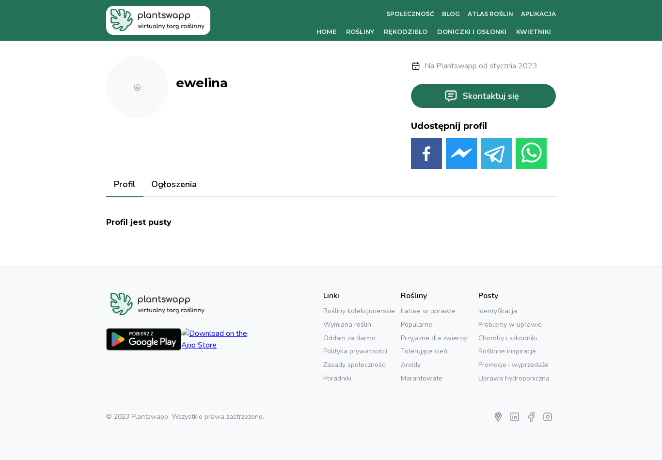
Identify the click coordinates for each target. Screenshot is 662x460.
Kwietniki (533, 31)
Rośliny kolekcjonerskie (359, 311)
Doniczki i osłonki (471, 31)
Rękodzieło (405, 31)
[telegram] (496, 155)
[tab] (124, 185)
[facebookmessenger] (461, 155)
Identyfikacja (497, 311)
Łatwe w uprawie (428, 311)
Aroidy (411, 364)
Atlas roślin (490, 13)
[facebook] (426, 155)
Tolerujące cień (424, 351)
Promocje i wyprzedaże (513, 364)
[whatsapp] (531, 155)
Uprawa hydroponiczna (514, 378)
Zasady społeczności (355, 364)
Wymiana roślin (347, 324)
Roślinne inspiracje (507, 351)
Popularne (416, 324)
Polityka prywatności (355, 351)
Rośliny (360, 31)
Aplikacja (538, 13)
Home (326, 31)
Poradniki (337, 378)
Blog (451, 13)
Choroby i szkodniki (507, 338)
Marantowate (421, 378)
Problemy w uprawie (510, 324)
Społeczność (410, 13)
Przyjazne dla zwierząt (434, 338)
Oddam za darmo (349, 338)
